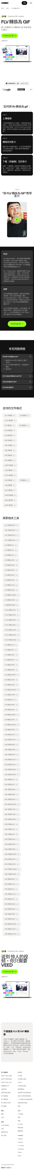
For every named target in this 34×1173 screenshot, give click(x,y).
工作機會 (20, 1114)
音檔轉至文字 (5, 1086)
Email (19, 1156)
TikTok (20, 1152)
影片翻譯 (3, 1106)
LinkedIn (20, 1142)
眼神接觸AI (21, 1089)
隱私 (19, 1117)
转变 (7, 8)
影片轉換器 (4, 1099)
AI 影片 (20, 1082)
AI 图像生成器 (22, 1079)
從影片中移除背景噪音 (24, 1096)
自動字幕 (3, 1089)
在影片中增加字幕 (6, 1079)
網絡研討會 (4, 1132)
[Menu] (31, 3)
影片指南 (3, 1135)
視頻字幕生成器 (5, 1092)
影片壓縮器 (4, 1096)
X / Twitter (21, 1145)
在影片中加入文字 (6, 1082)
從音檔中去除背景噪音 (24, 1092)
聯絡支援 (20, 1127)
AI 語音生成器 (22, 1086)
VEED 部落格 (5, 1125)
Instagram (21, 1149)
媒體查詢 (20, 1131)
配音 (19, 1106)
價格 (2, 1114)
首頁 (2, 8)
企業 (2, 1117)
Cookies (20, 1124)
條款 (19, 1121)
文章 (2, 1129)
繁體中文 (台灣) (5, 1167)
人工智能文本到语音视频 (25, 1099)
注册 (24, 3)
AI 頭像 (20, 1076)
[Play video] (17, 219)
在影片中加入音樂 (6, 1076)
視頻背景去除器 (22, 1103)
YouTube (20, 1139)
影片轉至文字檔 (5, 1103)
